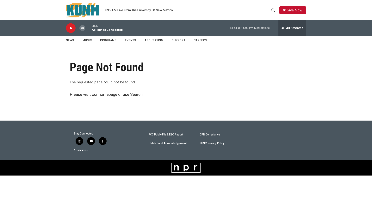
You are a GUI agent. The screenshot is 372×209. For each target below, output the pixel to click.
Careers (200, 40)
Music (87, 40)
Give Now (294, 10)
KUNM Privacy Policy (212, 143)
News (70, 40)
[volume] (82, 28)
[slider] (88, 28)
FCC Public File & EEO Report (166, 134)
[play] (71, 28)
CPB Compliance (210, 134)
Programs (108, 40)
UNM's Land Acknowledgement (168, 143)
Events (130, 40)
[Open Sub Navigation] (77, 40)
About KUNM (154, 40)
